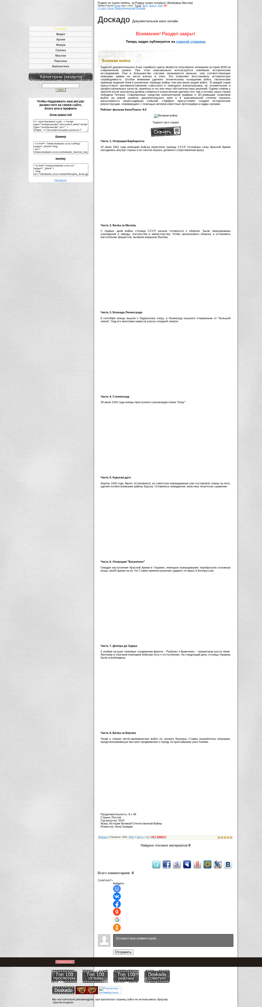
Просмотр (60, 180)
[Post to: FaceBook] (166, 864)
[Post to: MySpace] (187, 864)
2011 (131, 837)
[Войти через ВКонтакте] (117, 896)
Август (140, 837)
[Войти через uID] (117, 889)
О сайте (102, 8)
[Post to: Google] (177, 864)
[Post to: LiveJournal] (218, 864)
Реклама (140, 8)
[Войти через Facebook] (117, 904)
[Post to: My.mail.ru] (207, 864)
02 (148, 837)
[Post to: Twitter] (156, 864)
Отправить (123, 952)
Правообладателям (125, 8)
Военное (103, 837)
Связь (110, 8)
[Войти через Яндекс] (117, 912)
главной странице (190, 42)
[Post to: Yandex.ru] (197, 864)
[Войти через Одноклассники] (117, 927)
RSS (160, 5)
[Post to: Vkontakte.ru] (228, 864)
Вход (145, 5)
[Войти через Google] (117, 920)
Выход (152, 5)
